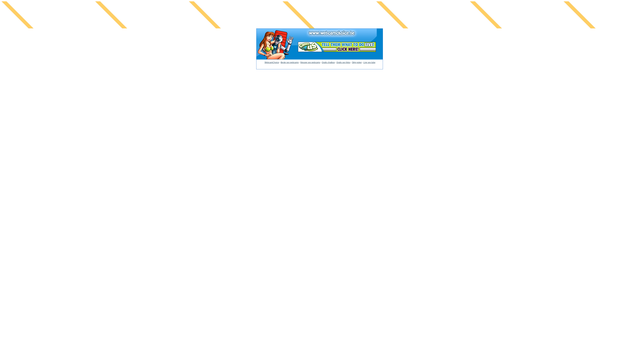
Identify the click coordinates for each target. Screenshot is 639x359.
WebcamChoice (272, 62)
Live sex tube (369, 62)
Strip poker (357, 62)
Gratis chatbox (328, 62)
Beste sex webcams (290, 62)
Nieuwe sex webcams (310, 62)
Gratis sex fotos (343, 62)
